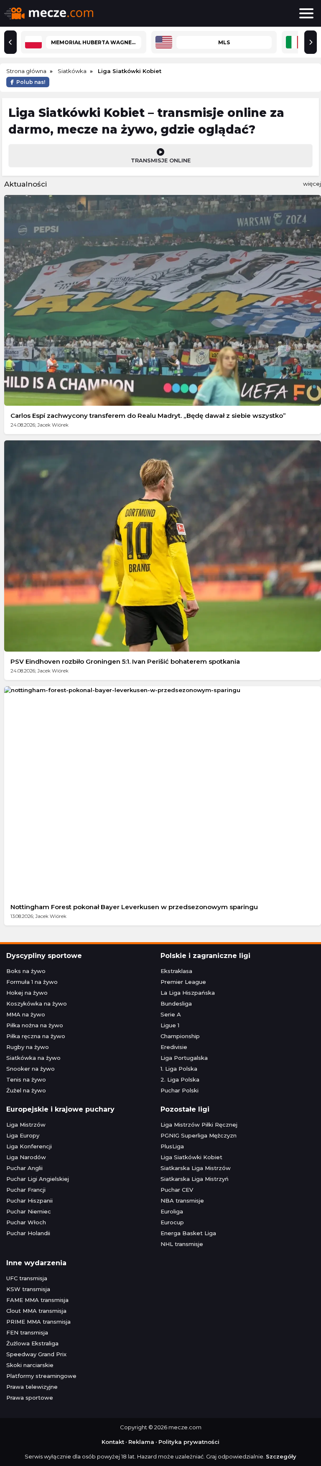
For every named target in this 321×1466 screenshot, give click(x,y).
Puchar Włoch (26, 1222)
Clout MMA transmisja (36, 1310)
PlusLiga (172, 1146)
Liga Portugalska (184, 1057)
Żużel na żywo (26, 1090)
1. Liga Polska (178, 1068)
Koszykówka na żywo (36, 1003)
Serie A (170, 1014)
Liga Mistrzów (26, 1124)
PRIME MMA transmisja (38, 1321)
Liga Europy (22, 1135)
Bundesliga (176, 1003)
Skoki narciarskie (30, 1365)
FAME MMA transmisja (37, 1300)
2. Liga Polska (179, 1079)
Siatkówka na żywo (33, 1057)
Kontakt (113, 1441)
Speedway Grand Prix (36, 1354)
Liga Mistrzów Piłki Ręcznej (198, 1124)
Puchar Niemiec (28, 1211)
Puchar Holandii (28, 1233)
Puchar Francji (26, 1189)
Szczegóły (281, 1456)
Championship (180, 1036)
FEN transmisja (27, 1332)
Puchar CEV (176, 1189)
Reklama (141, 1441)
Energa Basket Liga (188, 1233)
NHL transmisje (181, 1244)
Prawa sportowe (29, 1397)
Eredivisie (173, 1047)
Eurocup (172, 1222)
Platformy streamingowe (41, 1375)
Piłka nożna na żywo (34, 1025)
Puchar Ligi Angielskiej (37, 1178)
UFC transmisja (26, 1278)
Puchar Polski (179, 1090)
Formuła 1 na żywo (32, 981)
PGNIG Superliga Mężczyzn (198, 1135)
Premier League (183, 981)
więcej (312, 183)
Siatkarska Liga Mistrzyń (194, 1178)
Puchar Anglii (24, 1168)
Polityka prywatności (188, 1441)
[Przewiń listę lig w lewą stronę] (10, 42)
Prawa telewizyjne (32, 1386)
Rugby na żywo (27, 1047)
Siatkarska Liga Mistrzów (195, 1168)
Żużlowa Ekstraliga (32, 1343)
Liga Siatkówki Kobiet (191, 1157)
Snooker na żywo (30, 1068)
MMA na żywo (25, 1014)
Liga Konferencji (29, 1146)
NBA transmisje (182, 1200)
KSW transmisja (28, 1289)
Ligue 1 (169, 1025)
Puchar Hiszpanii (29, 1200)
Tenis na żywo (26, 1079)
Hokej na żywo (27, 992)
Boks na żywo (26, 971)
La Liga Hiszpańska (187, 992)
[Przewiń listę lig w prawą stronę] (310, 42)
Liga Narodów (26, 1157)
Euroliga (171, 1211)
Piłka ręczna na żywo (35, 1036)
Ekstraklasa (176, 971)
